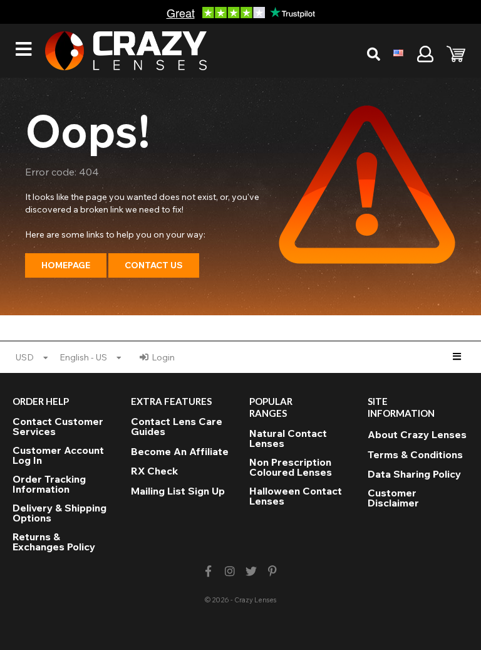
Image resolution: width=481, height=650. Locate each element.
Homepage (65, 265)
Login (163, 357)
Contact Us (154, 265)
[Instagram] (229, 571)
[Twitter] (251, 571)
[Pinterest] (272, 571)
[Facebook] (208, 571)
